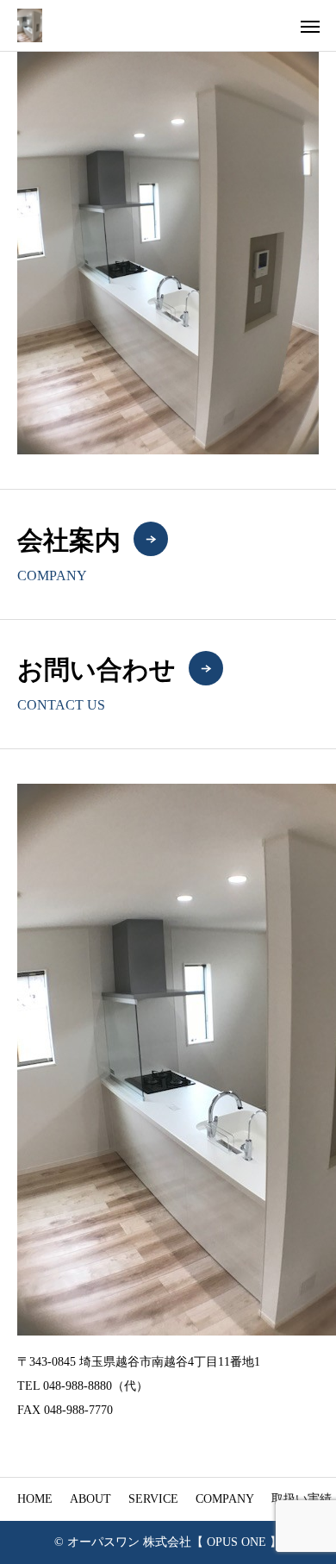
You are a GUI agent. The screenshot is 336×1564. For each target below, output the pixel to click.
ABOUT (90, 1498)
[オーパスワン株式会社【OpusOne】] (29, 25)
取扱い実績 (301, 1498)
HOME (35, 1498)
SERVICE (153, 1498)
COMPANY (225, 1498)
